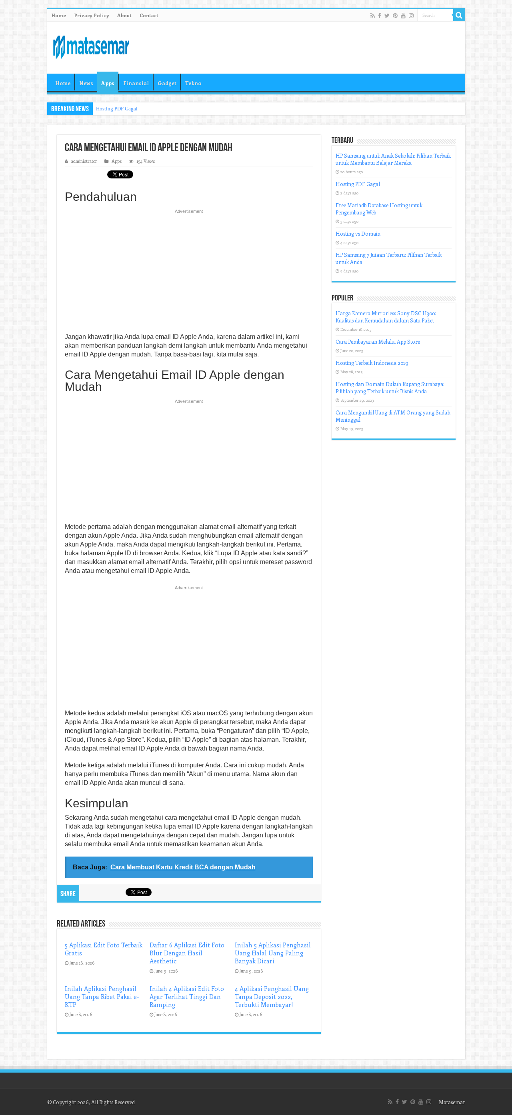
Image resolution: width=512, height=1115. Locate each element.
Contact (149, 15)
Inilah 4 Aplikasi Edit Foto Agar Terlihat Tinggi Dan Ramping (187, 997)
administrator (84, 161)
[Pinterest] (395, 15)
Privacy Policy (91, 15)
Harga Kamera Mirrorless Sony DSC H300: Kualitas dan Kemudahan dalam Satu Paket (386, 317)
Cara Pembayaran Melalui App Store (378, 341)
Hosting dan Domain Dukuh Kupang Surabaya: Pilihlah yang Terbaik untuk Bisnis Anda (390, 387)
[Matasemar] (91, 46)
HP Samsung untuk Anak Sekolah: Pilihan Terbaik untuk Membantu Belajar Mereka (393, 159)
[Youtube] (403, 15)
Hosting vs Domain (358, 233)
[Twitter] (387, 15)
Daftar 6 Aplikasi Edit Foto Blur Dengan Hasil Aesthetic (187, 953)
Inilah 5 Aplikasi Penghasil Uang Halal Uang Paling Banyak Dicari (273, 953)
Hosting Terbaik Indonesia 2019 (372, 362)
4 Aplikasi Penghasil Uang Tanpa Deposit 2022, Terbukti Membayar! (272, 997)
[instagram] (411, 15)
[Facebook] (379, 15)
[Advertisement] (189, 273)
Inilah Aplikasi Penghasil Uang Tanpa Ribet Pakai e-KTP (102, 997)
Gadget (167, 83)
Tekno (193, 83)
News (86, 83)
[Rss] (373, 15)
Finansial (136, 83)
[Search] (459, 15)
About (124, 15)
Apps (107, 83)
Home (58, 15)
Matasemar (452, 1102)
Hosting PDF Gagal (117, 109)
